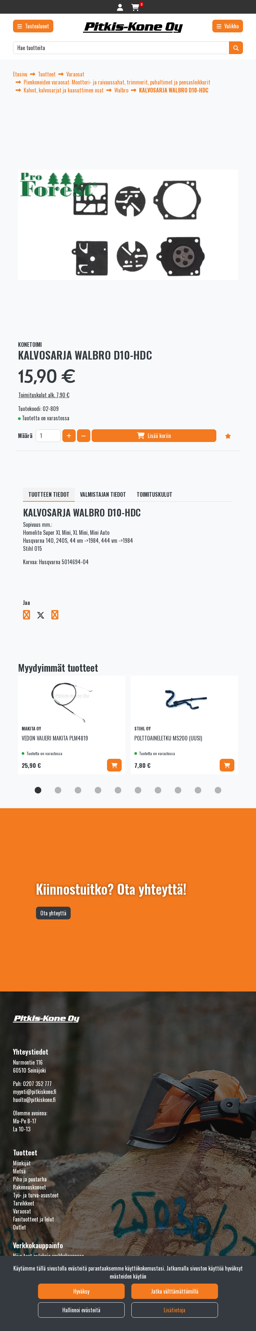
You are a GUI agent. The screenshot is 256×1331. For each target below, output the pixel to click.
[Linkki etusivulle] (133, 27)
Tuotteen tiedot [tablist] (48, 494)
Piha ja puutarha (30, 1179)
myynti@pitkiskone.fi (34, 1092)
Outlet (19, 1227)
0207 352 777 (37, 1084)
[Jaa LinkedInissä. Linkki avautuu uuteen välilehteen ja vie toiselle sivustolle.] (57, 616)
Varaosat (22, 1211)
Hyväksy (81, 1291)
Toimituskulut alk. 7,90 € (43, 395)
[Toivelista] (228, 436)
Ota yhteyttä (53, 913)
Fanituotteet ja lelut (33, 1219)
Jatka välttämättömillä (174, 1291)
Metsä (19, 1171)
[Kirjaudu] (121, 7)
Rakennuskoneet (29, 1187)
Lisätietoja (174, 1310)
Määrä (25, 436)
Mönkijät (22, 1163)
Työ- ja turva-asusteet (36, 1195)
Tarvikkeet (23, 1203)
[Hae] (236, 47)
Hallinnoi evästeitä (81, 1310)
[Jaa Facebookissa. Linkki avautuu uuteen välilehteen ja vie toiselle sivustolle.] (30, 616)
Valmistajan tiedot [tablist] (103, 494)
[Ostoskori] (135, 7)
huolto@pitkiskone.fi (34, 1100)
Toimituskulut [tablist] (154, 494)
